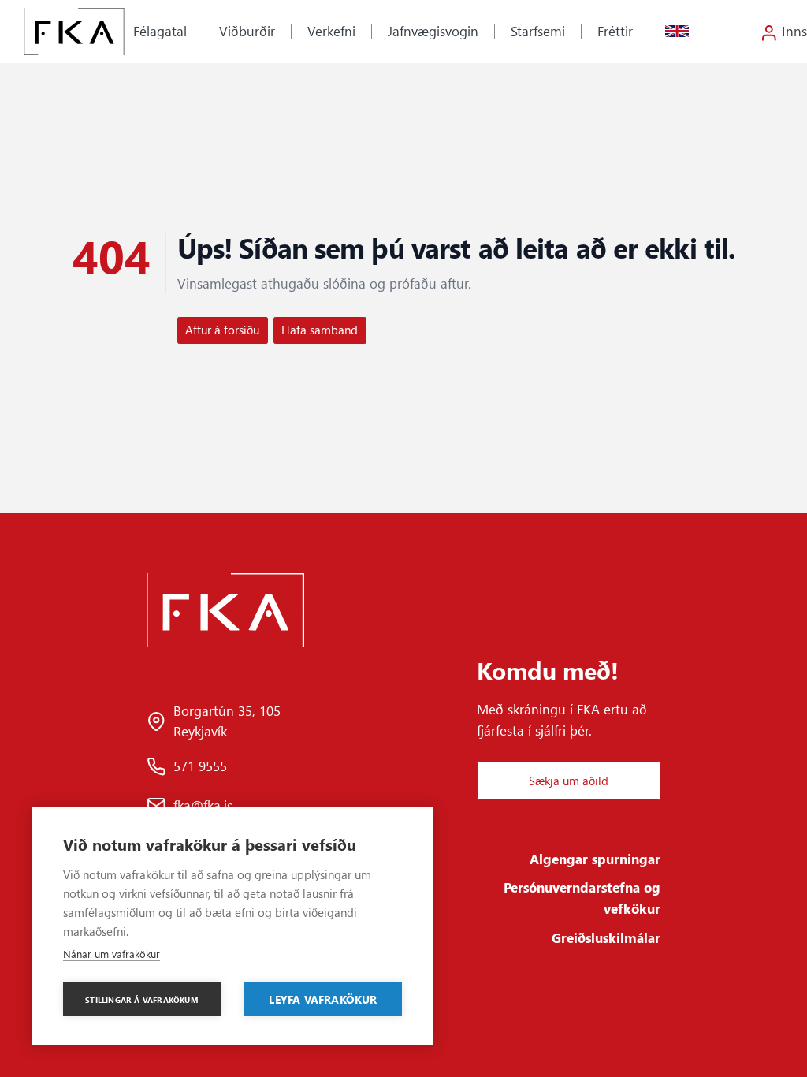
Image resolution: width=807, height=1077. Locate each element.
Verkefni (331, 30)
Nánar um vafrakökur (111, 953)
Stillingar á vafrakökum (142, 999)
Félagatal (160, 30)
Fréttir (615, 30)
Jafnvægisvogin (433, 30)
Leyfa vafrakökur (323, 999)
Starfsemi (538, 30)
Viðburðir (247, 30)
